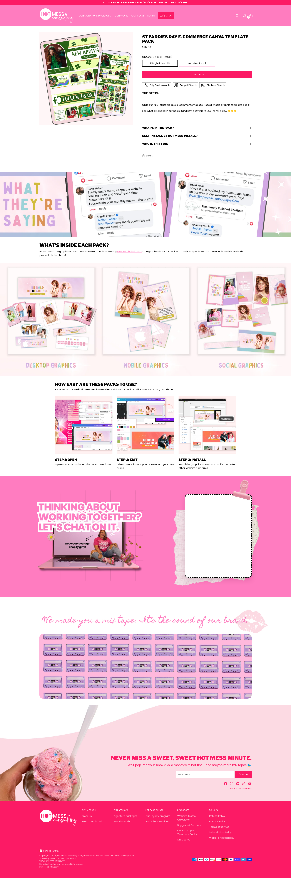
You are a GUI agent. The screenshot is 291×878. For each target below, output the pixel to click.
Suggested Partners (189, 825)
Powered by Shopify (49, 867)
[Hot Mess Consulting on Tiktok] (244, 784)
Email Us (87, 816)
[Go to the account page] (244, 16)
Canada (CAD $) (51, 851)
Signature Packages (125, 816)
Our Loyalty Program (158, 816)
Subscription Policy (220, 832)
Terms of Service (219, 827)
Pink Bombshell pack (129, 251)
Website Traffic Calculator (186, 817)
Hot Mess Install (197, 63)
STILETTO (50, 861)
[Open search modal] (237, 16)
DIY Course (183, 839)
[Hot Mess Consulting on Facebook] (225, 784)
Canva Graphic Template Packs (187, 832)
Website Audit (122, 821)
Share (149, 155)
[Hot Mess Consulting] (56, 15)
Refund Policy (217, 816)
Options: (157, 57)
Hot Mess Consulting (67, 855)
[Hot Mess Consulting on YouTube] (250, 784)
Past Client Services (157, 821)
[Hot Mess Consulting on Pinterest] (237, 784)
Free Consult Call (92, 821)
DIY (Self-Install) (160, 63)
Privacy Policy (217, 821)
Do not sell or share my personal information (61, 864)
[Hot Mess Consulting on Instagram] (231, 784)
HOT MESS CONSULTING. (64, 858)
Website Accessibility (221, 838)
